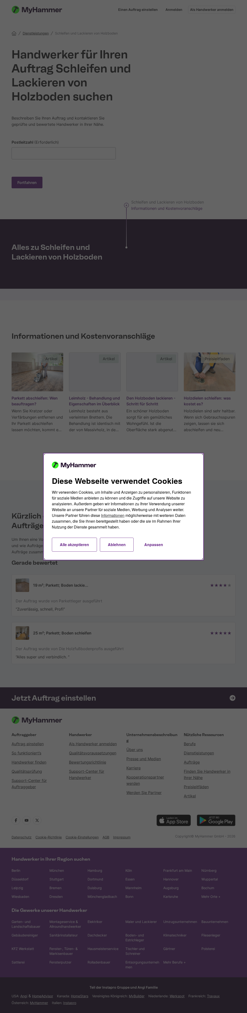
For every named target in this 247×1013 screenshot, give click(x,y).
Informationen (112, 515)
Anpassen (153, 544)
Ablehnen (117, 544)
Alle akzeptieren (74, 544)
